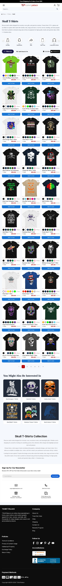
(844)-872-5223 (46, 488)
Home (4, 14)
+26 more (38, 75)
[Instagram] (37, 543)
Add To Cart (11, 83)
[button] (18, 57)
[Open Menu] (3, 5)
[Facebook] (33, 543)
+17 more (18, 291)
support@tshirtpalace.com (16, 488)
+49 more (18, 75)
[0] (58, 5)
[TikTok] (49, 543)
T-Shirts (9, 14)
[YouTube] (53, 543)
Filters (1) (9, 51)
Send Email (55, 476)
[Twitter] (41, 543)
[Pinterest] (45, 543)
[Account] (55, 5)
